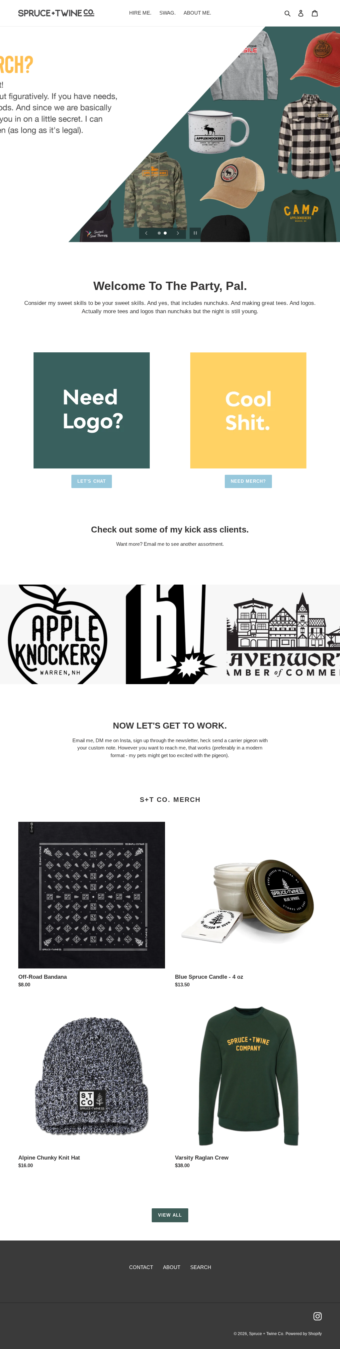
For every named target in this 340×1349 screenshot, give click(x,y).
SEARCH (200, 1267)
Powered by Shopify (304, 1333)
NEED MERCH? (248, 481)
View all (170, 1215)
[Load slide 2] (166, 234)
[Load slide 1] (160, 234)
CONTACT (141, 1267)
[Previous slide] (146, 233)
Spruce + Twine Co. (266, 1333)
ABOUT (171, 1267)
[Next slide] (178, 233)
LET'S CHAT (91, 481)
